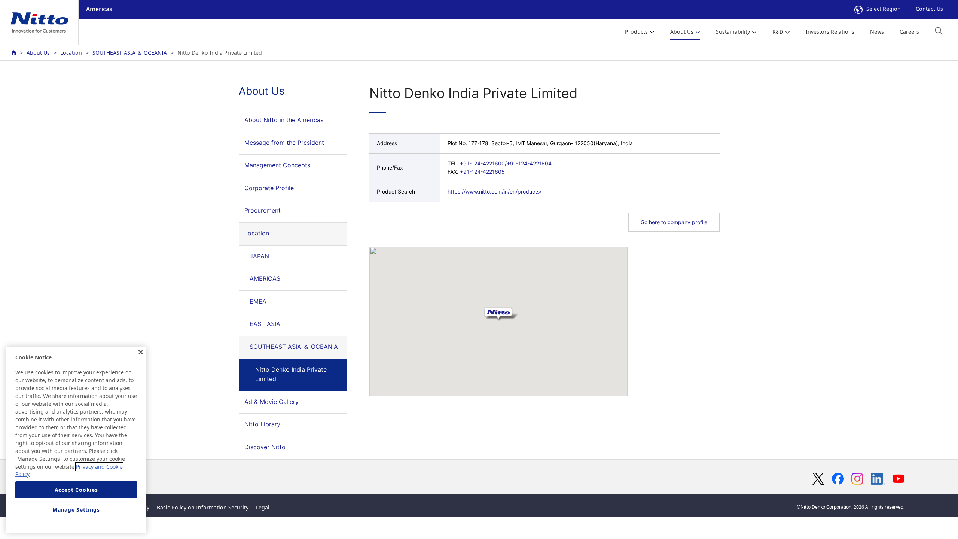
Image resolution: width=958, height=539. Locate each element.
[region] (76, 440)
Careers (909, 31)
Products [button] (636, 31)
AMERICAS (265, 278)
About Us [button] (681, 31)
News (877, 31)
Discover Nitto (265, 447)
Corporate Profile (269, 188)
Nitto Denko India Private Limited (291, 374)
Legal (262, 507)
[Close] (140, 352)
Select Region (883, 8)
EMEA (258, 301)
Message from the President (284, 142)
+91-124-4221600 (482, 163)
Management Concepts (277, 165)
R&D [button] (777, 31)
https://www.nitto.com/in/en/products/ (494, 191)
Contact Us (929, 8)
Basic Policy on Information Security (202, 507)
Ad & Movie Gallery (271, 401)
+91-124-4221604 (529, 163)
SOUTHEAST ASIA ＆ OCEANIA (129, 52)
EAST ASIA (265, 324)
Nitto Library (262, 424)
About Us (38, 52)
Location (71, 52)
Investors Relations (830, 31)
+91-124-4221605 (482, 171)
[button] (939, 31)
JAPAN (259, 256)
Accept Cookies (76, 489)
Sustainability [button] (733, 31)
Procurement (262, 210)
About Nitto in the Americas (283, 120)
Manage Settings (76, 510)
